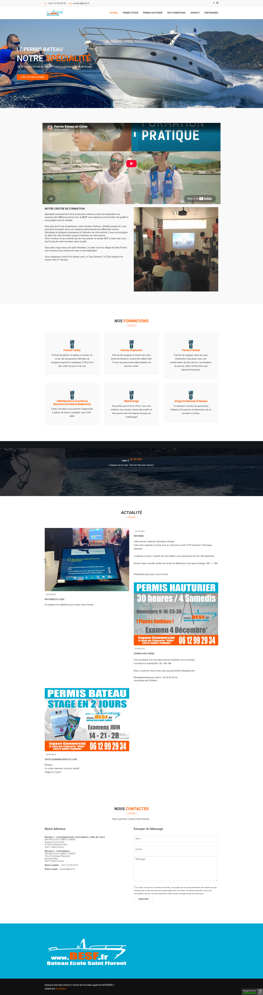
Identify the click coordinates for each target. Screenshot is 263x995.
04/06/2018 (51, 754)
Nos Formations (176, 13)
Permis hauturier (153, 13)
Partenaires (211, 13)
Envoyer (144, 899)
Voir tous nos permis (32, 77)
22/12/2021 (140, 531)
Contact (195, 13)
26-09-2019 (140, 648)
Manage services (249, 991)
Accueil (114, 13)
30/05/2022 (51, 594)
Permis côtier (130, 13)
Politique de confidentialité (194, 893)
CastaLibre (61, 988)
